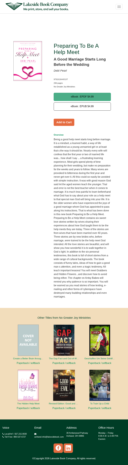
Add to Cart (64, 122)
